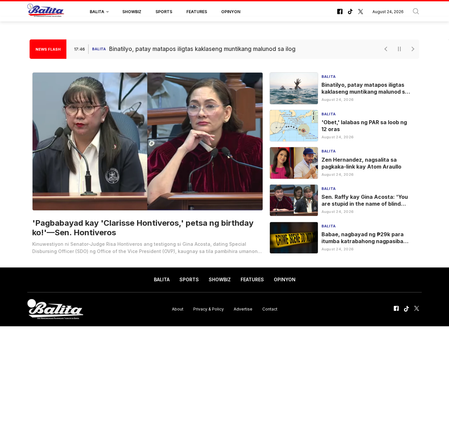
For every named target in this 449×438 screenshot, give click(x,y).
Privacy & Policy (208, 309)
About (177, 309)
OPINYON (230, 11)
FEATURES (196, 11)
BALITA (97, 11)
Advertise (243, 309)
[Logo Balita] (45, 12)
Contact (269, 309)
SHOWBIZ (131, 11)
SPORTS (163, 11)
